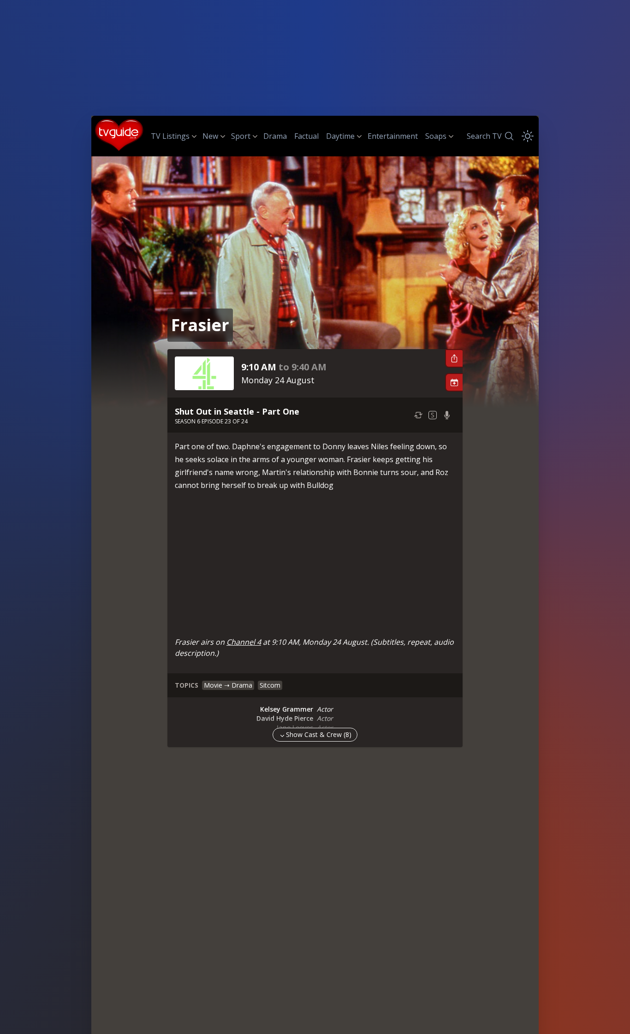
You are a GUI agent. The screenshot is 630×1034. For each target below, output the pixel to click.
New (210, 136)
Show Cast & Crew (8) (318, 734)
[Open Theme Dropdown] (527, 136)
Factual (306, 136)
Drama (275, 136)
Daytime (340, 136)
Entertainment (393, 136)
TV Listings (170, 136)
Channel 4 (243, 642)
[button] (454, 358)
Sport (240, 136)
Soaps (435, 136)
